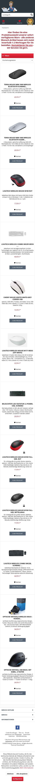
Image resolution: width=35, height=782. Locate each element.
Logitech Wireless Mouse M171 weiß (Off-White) (17, 352)
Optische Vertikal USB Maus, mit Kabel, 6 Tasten (17, 671)
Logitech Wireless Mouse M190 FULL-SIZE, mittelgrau (17, 511)
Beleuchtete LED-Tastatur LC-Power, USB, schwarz (17, 405)
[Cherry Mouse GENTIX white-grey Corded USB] (17, 287)
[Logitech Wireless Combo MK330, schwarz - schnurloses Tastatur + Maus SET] (17, 553)
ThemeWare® (20, 745)
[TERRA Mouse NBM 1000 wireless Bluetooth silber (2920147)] (17, 127)
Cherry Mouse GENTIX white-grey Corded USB (18, 298)
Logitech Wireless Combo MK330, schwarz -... (18, 564)
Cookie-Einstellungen (11, 733)
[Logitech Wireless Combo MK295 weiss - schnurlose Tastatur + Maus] (17, 234)
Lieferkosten (8, 741)
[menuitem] (19, 21)
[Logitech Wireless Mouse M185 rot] (17, 181)
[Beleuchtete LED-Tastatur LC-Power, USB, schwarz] (17, 393)
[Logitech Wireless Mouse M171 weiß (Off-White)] (17, 340)
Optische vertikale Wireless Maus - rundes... (17, 618)
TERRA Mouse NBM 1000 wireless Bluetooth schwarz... (17, 85)
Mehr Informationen (26, 768)
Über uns (21, 733)
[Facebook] (17, 728)
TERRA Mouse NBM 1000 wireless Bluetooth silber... (17, 139)
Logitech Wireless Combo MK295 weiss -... (17, 245)
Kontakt (27, 733)
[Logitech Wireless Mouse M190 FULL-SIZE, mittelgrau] (17, 500)
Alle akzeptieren (22, 774)
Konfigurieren (17, 779)
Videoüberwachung (21, 736)
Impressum (12, 736)
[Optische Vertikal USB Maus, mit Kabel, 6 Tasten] (17, 659)
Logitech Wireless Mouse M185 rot (17, 191)
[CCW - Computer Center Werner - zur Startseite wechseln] (9, 6)
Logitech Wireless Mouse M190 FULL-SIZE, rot (17, 458)
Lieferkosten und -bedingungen (13, 734)
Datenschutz (26, 734)
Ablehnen (10, 774)
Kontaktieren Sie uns (22, 45)
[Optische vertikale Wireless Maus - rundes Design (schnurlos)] (17, 606)
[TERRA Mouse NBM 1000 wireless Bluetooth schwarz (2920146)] (17, 74)
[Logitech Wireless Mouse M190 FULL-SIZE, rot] (17, 447)
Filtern (6, 56)
